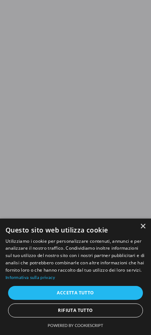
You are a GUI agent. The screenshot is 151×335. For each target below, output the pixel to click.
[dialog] (75, 277)
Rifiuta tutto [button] (75, 310)
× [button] (143, 226)
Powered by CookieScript (75, 326)
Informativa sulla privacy (30, 277)
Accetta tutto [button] (75, 293)
